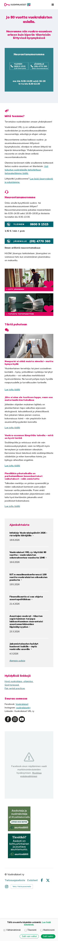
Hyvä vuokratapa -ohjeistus (19, 681)
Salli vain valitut (29, 936)
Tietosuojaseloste (15, 880)
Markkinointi (49, 930)
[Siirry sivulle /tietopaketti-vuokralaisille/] (29, 304)
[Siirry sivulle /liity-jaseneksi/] (29, 280)
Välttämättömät (13, 930)
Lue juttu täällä (12, 389)
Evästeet (32, 880)
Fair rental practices (15, 688)
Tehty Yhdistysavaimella (22, 886)
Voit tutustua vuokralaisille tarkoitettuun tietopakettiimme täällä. (26, 170)
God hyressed (12, 684)
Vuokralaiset (22, 704)
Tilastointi (31, 930)
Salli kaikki (48, 936)
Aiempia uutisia (17, 660)
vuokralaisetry (23, 707)
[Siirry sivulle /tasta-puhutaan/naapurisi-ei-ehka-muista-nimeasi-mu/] (29, 346)
